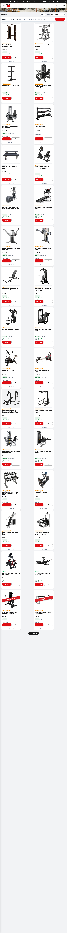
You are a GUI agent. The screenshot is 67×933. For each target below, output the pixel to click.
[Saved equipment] (59, 5)
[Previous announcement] (4, 1)
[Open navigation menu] (64, 5)
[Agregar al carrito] (15, 57)
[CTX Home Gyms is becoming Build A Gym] (3, 5)
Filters (43, 14)
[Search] (56, 5)
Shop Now (6, 57)
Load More (32, 633)
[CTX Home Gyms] (8, 5)
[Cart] (61, 5)
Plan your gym (60, 19)
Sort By (48, 14)
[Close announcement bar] (65, 1)
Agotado (6, 624)
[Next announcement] (63, 1)
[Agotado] (15, 624)
